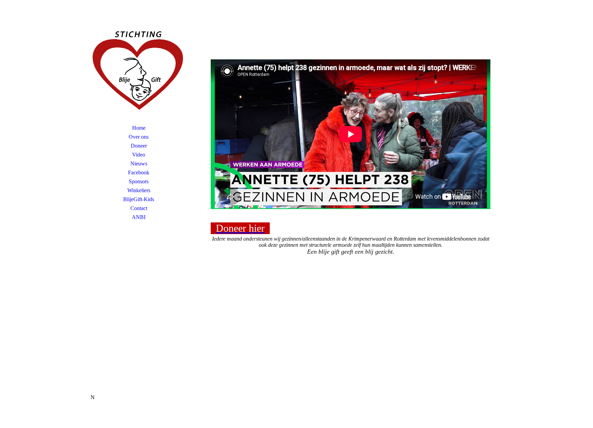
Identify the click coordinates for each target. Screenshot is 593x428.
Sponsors (139, 181)
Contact (138, 208)
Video (138, 155)
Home (139, 128)
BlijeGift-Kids (138, 199)
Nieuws (138, 163)
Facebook (138, 172)
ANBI (139, 217)
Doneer (139, 146)
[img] (139, 70)
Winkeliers (138, 190)
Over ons (139, 137)
